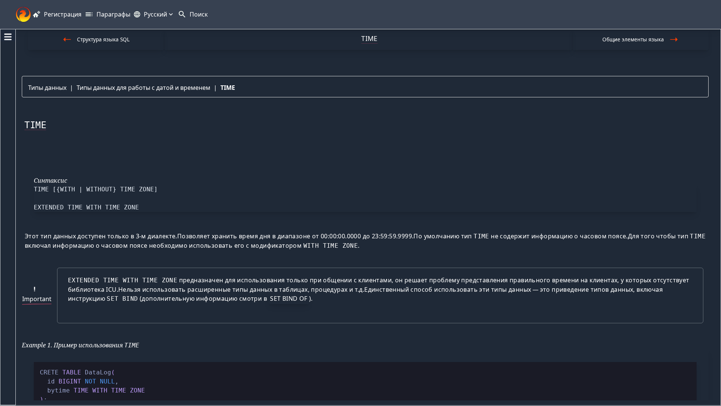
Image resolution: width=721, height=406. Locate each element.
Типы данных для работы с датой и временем (143, 87)
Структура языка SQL (103, 39)
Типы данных (47, 87)
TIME (227, 87)
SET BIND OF (288, 298)
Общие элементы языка (633, 39)
